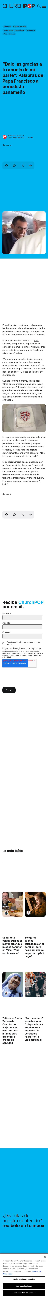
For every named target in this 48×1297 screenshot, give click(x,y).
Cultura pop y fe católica (13, 30)
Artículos (7, 26)
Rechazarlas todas (23, 1286)
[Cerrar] (45, 1257)
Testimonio (30, 30)
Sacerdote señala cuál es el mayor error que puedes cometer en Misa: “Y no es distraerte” (12, 945)
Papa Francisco (19, 26)
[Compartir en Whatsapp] (14, 165)
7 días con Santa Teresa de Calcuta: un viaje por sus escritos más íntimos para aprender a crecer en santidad (12, 1030)
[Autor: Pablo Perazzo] (28, 913)
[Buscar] (39, 6)
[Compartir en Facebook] (6, 165)
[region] (24, 1275)
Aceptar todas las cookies (24, 1293)
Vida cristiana (9, 34)
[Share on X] (22, 165)
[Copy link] (30, 165)
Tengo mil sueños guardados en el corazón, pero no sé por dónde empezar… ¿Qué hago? (34, 947)
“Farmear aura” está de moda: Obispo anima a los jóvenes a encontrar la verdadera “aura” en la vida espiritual (34, 1029)
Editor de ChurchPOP (16, 136)
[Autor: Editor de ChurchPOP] (4, 137)
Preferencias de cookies (24, 1279)
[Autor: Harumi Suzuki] (6, 913)
